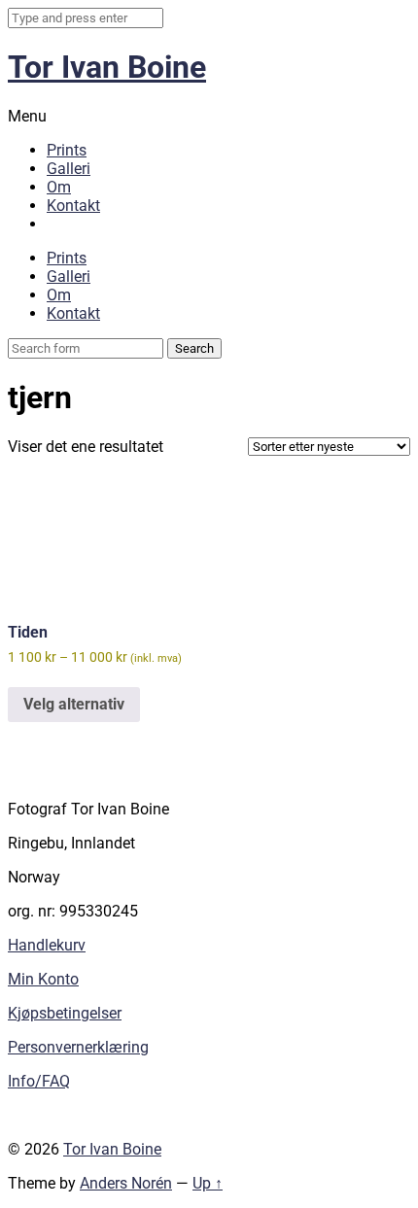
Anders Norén (126, 1183)
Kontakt (73, 205)
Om (59, 187)
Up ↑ (207, 1183)
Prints (67, 150)
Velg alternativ (73, 704)
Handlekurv (47, 945)
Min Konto (43, 979)
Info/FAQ (39, 1081)
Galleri (68, 168)
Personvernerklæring (78, 1047)
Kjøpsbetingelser (65, 1013)
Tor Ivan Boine (107, 67)
